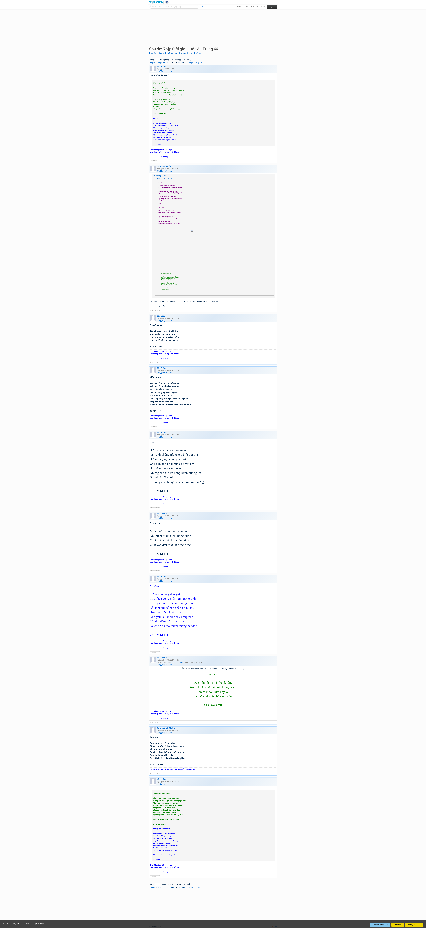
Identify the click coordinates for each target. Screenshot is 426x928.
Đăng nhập (271, 7)
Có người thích (164, 71)
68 (182, 63)
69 (184, 63)
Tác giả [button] (239, 7)
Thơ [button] (246, 7)
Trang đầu (152, 63)
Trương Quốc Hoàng (166, 728)
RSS (275, 926)
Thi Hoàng (162, 66)
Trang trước (161, 63)
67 (179, 63)
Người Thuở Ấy (164, 166)
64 (171, 63)
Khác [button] (263, 7)
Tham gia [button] (254, 7)
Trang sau (191, 63)
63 (168, 63)
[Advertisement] (213, 26)
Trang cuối (198, 63)
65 (173, 63)
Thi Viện (156, 2)
